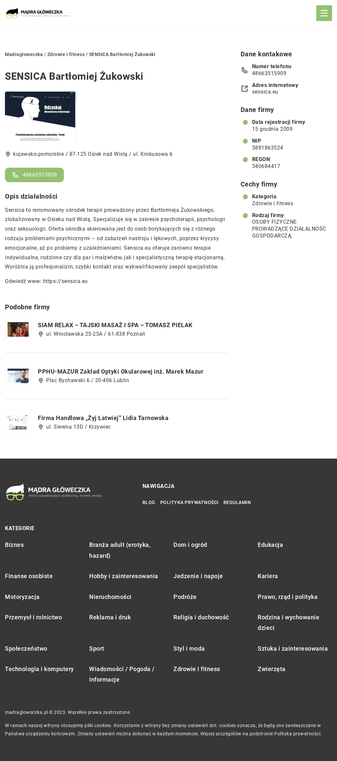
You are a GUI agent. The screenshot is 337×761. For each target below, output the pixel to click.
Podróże (185, 596)
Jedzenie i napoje (198, 576)
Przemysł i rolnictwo (33, 617)
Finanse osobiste (29, 576)
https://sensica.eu (65, 281)
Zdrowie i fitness (273, 203)
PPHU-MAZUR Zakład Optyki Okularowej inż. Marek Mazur (120, 371)
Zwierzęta (272, 668)
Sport (96, 648)
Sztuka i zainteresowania (293, 648)
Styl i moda (189, 648)
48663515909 (40, 175)
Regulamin (237, 502)
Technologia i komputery (39, 668)
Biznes (14, 544)
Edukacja (270, 544)
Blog (149, 502)
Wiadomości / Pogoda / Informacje (122, 674)
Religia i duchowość (201, 617)
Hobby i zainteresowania (123, 576)
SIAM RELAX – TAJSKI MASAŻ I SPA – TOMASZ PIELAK (115, 325)
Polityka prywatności (189, 502)
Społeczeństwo (26, 648)
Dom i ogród (190, 544)
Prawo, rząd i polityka (288, 596)
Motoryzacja (22, 596)
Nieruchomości (110, 596)
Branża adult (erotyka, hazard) (119, 550)
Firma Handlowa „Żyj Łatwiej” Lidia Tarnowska (103, 417)
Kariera (268, 576)
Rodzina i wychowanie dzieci (288, 622)
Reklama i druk (110, 617)
